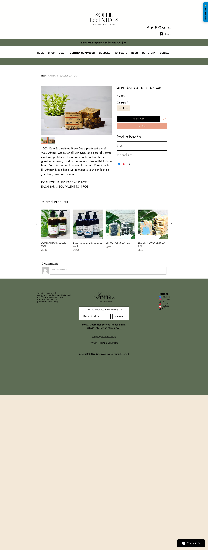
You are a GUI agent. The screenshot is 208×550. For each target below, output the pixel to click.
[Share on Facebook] (118, 168)
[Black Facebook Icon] (148, 27)
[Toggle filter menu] (160, 229)
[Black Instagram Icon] (159, 27)
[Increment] (127, 113)
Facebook (164, 385)
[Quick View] (55, 313)
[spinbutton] (123, 113)
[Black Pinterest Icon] (155, 27)
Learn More (158, 101)
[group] (104, 319)
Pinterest (165, 392)
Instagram (164, 387)
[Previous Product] (36, 312)
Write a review (136, 201)
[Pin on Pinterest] (124, 168)
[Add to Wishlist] (164, 123)
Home (44, 75)
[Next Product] (171, 312)
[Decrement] (119, 113)
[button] (170, 27)
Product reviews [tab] (52, 220)
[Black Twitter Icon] (152, 27)
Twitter (164, 390)
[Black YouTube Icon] (163, 27)
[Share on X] (129, 168)
